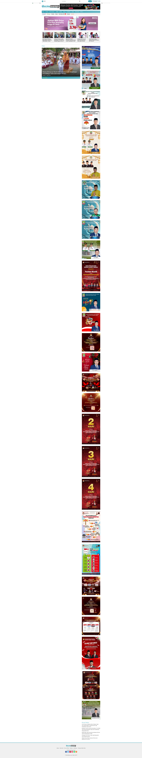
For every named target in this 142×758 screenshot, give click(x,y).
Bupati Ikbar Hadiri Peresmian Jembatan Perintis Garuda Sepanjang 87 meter (71, 40)
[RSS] (76, 752)
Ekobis (73, 11)
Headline (44, 75)
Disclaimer (75, 748)
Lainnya (81, 11)
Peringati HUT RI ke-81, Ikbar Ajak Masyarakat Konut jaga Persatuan (81, 40)
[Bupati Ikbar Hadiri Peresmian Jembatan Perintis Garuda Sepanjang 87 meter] (71, 35)
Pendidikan (69, 11)
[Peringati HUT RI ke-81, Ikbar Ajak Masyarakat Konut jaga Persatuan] (82, 35)
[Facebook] (66, 752)
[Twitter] (68, 752)
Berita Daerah (51, 11)
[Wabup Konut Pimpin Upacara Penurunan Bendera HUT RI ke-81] (94, 35)
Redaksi (71, 748)
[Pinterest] (70, 752)
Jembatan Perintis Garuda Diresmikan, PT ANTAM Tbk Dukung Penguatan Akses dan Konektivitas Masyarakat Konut (59, 40)
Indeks (58, 748)
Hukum (60, 11)
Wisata (64, 11)
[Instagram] (72, 752)
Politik (57, 11)
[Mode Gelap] (99, 1)
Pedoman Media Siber (82, 748)
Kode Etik (61, 748)
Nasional (46, 11)
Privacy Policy (66, 748)
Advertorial (77, 11)
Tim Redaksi (95, 1)
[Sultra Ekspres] (51, 6)
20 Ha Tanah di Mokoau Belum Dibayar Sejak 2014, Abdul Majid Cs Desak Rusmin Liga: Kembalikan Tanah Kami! (47, 40)
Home (43, 11)
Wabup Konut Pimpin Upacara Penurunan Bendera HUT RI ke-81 (94, 40)
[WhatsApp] (74, 752)
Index (90, 1)
